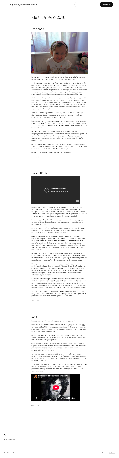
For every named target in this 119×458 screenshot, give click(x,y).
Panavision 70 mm (45, 268)
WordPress (112, 453)
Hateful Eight (39, 173)
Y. (5, 4)
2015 (34, 316)
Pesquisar (106, 4)
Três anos (37, 28)
